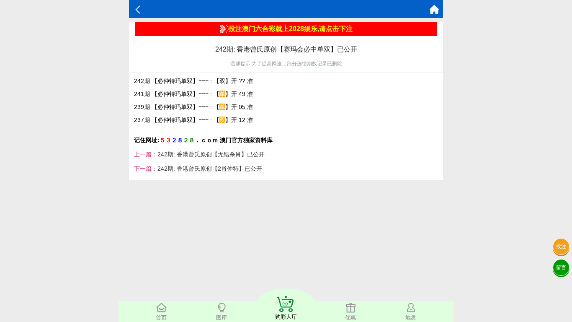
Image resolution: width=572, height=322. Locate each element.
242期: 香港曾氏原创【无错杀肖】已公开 (211, 154)
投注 (561, 246)
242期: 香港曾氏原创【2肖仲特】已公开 (209, 168)
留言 (561, 267)
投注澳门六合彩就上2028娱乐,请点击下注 (291, 28)
